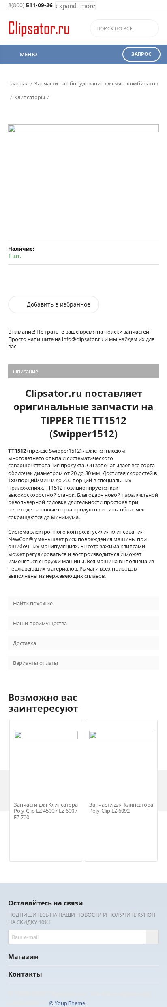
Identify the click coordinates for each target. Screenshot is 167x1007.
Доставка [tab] (24, 643)
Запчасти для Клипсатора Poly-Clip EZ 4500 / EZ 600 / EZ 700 (46, 811)
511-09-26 (30, 5)
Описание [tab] (25, 371)
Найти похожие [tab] (33, 603)
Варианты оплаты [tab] (35, 662)
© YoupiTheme (67, 1003)
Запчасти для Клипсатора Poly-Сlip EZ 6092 (121, 808)
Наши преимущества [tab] (40, 623)
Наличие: (21, 248)
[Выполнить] (152, 937)
